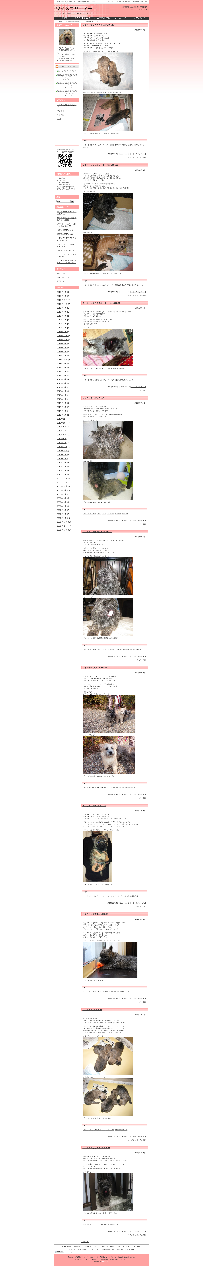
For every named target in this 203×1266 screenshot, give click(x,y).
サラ (94, 145)
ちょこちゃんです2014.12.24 (95, 914)
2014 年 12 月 (62, 336)
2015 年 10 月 (62, 304)
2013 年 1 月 (62, 395)
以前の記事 (85, 1242)
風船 (126, 514)
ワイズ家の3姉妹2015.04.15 (94, 667)
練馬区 (133, 896)
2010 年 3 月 (62, 470)
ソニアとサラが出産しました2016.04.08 (100, 165)
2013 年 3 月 (62, 387)
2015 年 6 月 (62, 320)
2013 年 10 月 (62, 359)
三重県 (112, 145)
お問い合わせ (82, 1249)
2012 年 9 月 (62, 399)
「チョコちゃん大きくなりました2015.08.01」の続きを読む (104, 368)
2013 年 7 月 (62, 371)
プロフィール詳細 (123, 1246)
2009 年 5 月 (62, 502)
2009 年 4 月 (62, 506)
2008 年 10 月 (62, 530)
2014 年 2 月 (62, 352)
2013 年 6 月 (62, 375)
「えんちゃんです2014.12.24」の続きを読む (98, 885)
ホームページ (136, 1246)
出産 (119, 285)
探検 (126, 380)
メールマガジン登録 (107, 1246)
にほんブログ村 (67, 79)
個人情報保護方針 (108, 1249)
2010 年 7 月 (62, 459)
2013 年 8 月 (62, 367)
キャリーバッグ (92, 896)
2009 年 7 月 (62, 494)
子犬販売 (77, 1246)
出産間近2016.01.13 (65, 230)
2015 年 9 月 (62, 308)
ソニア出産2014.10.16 (92, 1009)
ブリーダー (105, 145)
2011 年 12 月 (62, 419)
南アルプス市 (119, 145)
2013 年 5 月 (62, 379)
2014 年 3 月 (62, 348)
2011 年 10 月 (62, 423)
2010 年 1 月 (62, 474)
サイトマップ (94, 1249)
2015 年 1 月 (62, 332)
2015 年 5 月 (62, 324)
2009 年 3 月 (62, 510)
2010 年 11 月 (62, 447)
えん (84, 896)
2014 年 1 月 (62, 355)
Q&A (59, 119)
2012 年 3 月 (62, 407)
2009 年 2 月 (62, 514)
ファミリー (61, 111)
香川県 (131, 380)
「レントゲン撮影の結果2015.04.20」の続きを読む (100, 638)
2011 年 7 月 (61, 431)
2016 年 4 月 (62, 292)
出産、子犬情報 (140, 157)
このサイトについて (90, 1246)
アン (84, 788)
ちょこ (85, 992)
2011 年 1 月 (61, 443)
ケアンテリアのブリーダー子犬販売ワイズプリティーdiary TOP (74, 21)
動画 (59, 281)
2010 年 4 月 (62, 466)
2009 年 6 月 (62, 498)
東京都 (128, 896)
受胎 (119, 514)
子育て (129, 285)
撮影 (134, 650)
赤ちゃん (86, 147)
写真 (116, 285)
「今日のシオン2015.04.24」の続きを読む (97, 502)
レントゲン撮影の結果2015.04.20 (97, 531)
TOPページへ (66, 1246)
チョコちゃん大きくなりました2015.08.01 (101, 303)
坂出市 (120, 380)
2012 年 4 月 (62, 403)
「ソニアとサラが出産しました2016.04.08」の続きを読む (103, 274)
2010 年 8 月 (62, 455)
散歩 (123, 514)
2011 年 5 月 (61, 439)
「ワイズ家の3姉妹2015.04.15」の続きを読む (99, 776)
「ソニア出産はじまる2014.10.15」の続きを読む (100, 1213)
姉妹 (123, 788)
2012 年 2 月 (62, 411)
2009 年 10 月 (62, 486)
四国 (116, 380)
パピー (105, 992)
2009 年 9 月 (62, 490)
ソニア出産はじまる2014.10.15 (96, 1147)
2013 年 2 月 (62, 391)
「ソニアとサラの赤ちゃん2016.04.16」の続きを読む (101, 133)
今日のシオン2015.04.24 (93, 398)
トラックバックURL (138, 154)
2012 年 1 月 (62, 415)
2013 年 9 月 (62, 363)
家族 (125, 145)
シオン (99, 285)
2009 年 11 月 (62, 482)
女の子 (124, 285)
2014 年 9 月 (62, 344)
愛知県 (127, 788)
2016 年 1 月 (62, 296)
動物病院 (118, 1130)
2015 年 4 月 (62, 328)
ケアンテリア (88, 145)
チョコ (100, 380)
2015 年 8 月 (62, 312)
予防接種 (126, 650)
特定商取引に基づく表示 (125, 1249)
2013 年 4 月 (62, 383)
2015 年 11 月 (62, 300)
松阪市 (135, 145)
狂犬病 (139, 650)
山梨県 (130, 145)
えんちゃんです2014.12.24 (94, 805)
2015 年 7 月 (62, 316)
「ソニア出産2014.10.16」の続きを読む (97, 1118)
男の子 (140, 145)
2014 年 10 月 (62, 340)
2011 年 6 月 (61, 435)
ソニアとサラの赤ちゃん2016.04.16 (98, 25)
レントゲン (118, 650)
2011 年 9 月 (61, 427)
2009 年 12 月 (62, 478)
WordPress (105, 1261)
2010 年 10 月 (62, 451)
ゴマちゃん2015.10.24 (65, 250)
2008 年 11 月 (62, 526)
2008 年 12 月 (62, 522)
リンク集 (60, 115)
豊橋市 (132, 788)
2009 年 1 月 (62, 518)
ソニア (99, 145)
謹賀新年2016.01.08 (65, 234)
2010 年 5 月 (62, 462)
